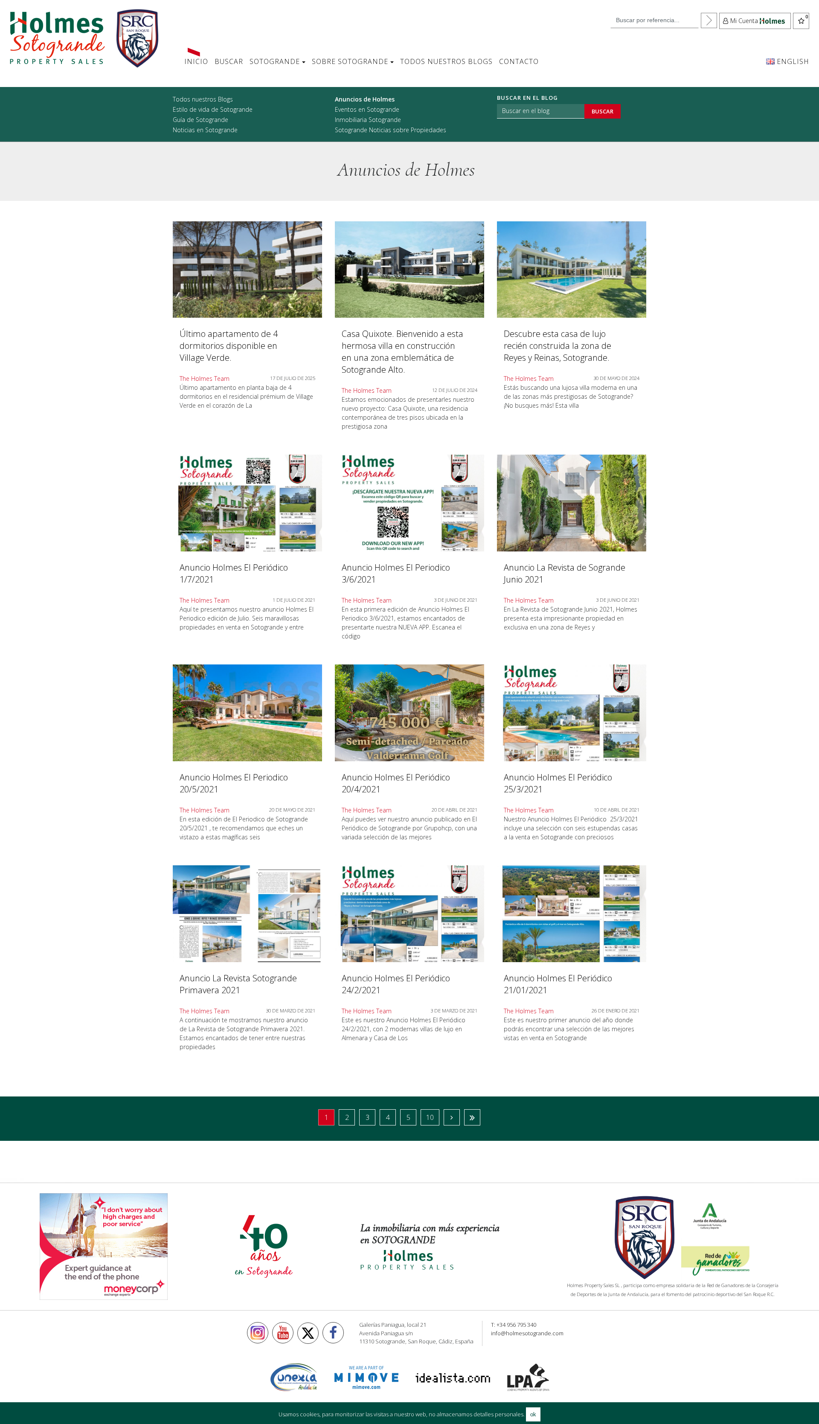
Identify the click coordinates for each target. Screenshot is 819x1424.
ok (533, 1414)
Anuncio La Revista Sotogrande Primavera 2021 (238, 984)
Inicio (196, 61)
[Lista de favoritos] (801, 21)
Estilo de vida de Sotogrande (213, 109)
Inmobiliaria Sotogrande (368, 120)
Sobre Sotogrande (350, 61)
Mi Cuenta (744, 21)
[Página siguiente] (452, 1117)
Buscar (229, 61)
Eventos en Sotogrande (367, 109)
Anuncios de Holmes (365, 99)
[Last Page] (472, 1117)
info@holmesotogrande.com (527, 1333)
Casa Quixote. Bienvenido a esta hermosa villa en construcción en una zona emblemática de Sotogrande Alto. (402, 351)
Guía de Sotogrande (200, 120)
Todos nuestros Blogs (446, 61)
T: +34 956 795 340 (513, 1324)
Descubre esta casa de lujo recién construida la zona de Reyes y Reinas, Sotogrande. (557, 345)
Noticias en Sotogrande (205, 130)
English (792, 61)
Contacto (519, 61)
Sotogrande (275, 61)
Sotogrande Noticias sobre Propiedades (390, 130)
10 (430, 1117)
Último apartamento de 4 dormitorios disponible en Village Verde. (229, 345)
